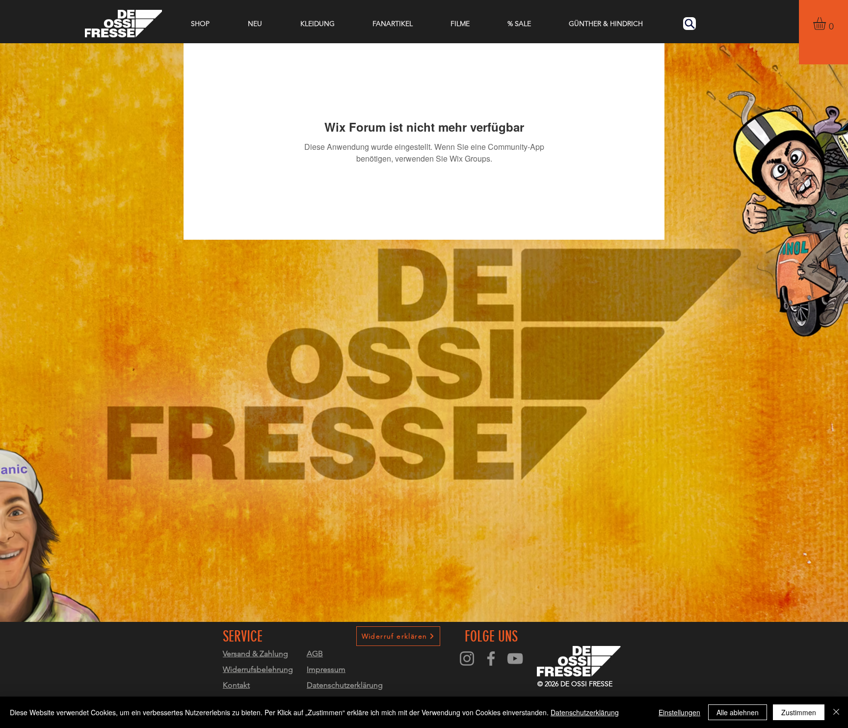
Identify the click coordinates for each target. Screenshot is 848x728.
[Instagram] (467, 658)
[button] (827, 23)
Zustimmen (798, 712)
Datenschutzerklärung (585, 712)
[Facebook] (491, 658)
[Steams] (515, 658)
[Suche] (689, 23)
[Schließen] (836, 712)
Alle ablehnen (737, 712)
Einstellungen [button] (679, 712)
